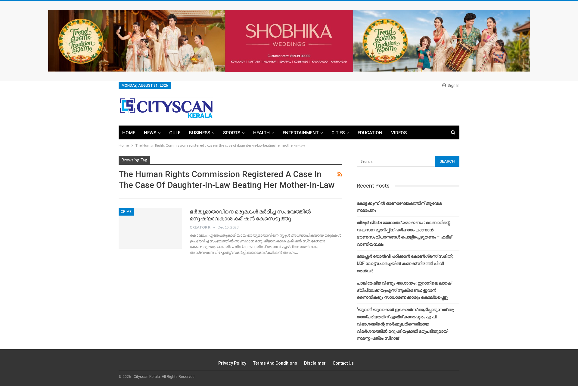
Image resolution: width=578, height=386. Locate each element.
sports (231, 132)
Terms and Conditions (275, 363)
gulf (174, 132)
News (150, 132)
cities (338, 132)
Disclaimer (315, 363)
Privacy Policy (232, 363)
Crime (126, 212)
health (261, 132)
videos (399, 132)
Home (128, 132)
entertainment (301, 132)
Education (370, 132)
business (199, 132)
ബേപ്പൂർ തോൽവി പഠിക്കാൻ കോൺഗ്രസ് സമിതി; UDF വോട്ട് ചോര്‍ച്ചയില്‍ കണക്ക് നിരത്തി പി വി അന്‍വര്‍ (405, 263)
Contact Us (343, 363)
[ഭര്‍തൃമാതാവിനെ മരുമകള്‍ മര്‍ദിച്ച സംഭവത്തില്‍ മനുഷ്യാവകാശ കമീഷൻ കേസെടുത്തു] (150, 228)
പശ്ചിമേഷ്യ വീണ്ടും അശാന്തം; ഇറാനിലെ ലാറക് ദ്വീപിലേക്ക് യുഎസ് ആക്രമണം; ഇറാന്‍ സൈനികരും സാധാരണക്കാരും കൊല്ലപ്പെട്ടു (404, 290)
